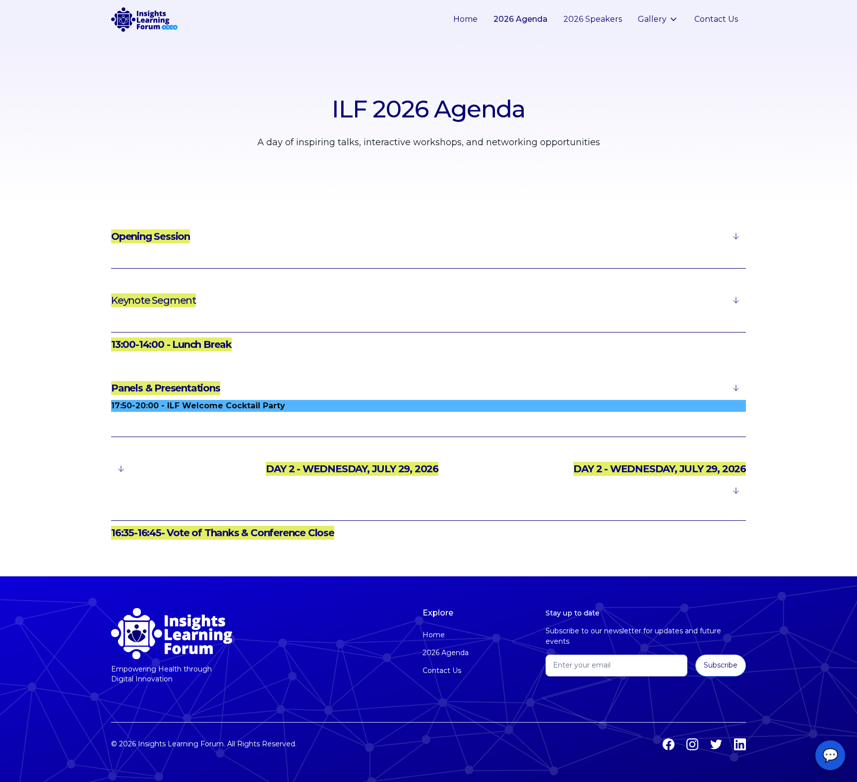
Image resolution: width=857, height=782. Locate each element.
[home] (144, 19)
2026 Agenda (520, 19)
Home (465, 19)
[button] (658, 19)
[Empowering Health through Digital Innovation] (171, 633)
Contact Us (716, 19)
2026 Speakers (592, 19)
